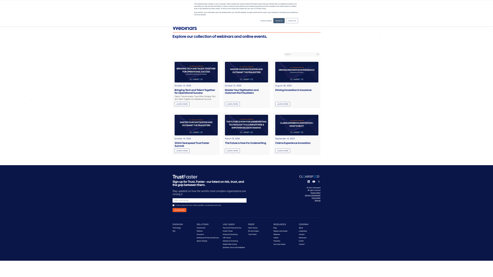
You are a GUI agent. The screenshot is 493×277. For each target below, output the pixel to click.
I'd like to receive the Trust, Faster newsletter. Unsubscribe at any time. (198, 205)
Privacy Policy (315, 193)
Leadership (303, 231)
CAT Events (227, 238)
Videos (275, 238)
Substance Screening (230, 241)
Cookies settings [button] (266, 20)
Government (201, 228)
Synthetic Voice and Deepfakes (234, 247)
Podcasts (276, 241)
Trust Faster (252, 234)
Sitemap (317, 200)
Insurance (200, 234)
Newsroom (303, 238)
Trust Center (316, 198)
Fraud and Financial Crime (232, 228)
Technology (177, 228)
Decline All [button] (292, 20)
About (301, 228)
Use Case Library (279, 244)
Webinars (276, 234)
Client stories (253, 228)
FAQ (174, 231)
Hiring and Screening (230, 234)
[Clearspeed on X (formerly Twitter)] (318, 181)
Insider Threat (228, 231)
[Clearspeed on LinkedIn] (308, 181)
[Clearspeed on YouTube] (313, 181)
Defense (200, 231)
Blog (275, 228)
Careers (302, 234)
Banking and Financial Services (208, 238)
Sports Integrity (202, 241)
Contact (302, 244)
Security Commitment (312, 195)
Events (301, 241)
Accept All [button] (279, 20)
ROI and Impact (253, 231)
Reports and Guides (280, 231)
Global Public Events (230, 244)
